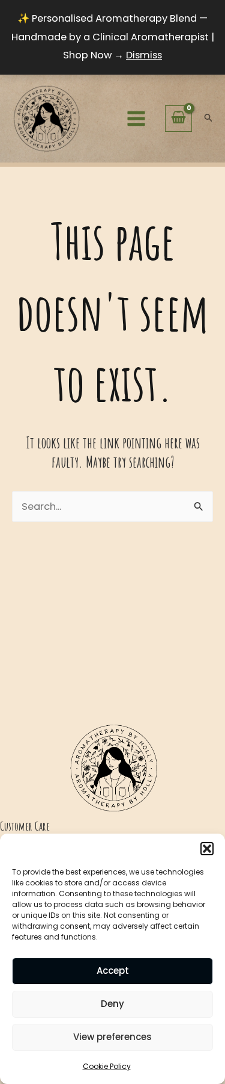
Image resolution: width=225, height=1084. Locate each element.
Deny (112, 1003)
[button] (207, 849)
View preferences (112, 1036)
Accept (113, 970)
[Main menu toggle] (136, 118)
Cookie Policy (107, 1066)
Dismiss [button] (144, 55)
